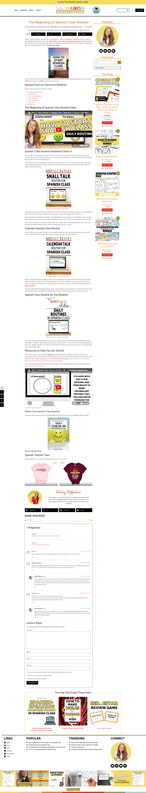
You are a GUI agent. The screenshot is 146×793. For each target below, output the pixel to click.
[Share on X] (2, 396)
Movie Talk (31, 102)
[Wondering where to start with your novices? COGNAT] (8, 778)
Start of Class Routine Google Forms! (35, 366)
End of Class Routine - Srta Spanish (40, 545)
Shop (96, 12)
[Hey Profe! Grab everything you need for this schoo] (24, 778)
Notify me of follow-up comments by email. (40, 675)
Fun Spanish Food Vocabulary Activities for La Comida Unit (46, 747)
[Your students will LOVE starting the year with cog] (105, 778)
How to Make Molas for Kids (73, 728)
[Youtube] (109, 51)
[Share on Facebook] (2, 392)
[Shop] (96, 9)
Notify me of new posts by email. (37, 678)
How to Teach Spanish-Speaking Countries (84, 742)
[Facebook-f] (113, 51)
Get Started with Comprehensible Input (71, 27)
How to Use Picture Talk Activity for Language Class (44, 742)
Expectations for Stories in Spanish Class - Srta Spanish (45, 536)
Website (29, 665)
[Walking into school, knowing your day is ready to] (73, 778)
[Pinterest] (105, 51)
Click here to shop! (41, 484)
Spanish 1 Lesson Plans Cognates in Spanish (84, 745)
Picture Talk (31, 104)
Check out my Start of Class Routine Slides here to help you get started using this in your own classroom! (57, 360)
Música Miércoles (33, 98)
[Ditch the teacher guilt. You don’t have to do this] (40, 778)
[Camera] (101, 51)
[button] (33, 510)
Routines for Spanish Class (35, 92)
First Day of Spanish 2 (77, 747)
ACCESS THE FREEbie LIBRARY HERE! (73, 2)
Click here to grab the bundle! (33, 408)
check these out (61, 459)
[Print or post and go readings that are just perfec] (89, 778)
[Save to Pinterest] (2, 400)
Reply (33, 557)
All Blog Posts (56, 27)
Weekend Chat (32, 94)
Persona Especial (33, 100)
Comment (30, 630)
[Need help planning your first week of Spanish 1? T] (122, 778)
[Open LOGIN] (34, 10)
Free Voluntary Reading (34, 96)
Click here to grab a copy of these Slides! (57, 209)
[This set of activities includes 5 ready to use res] (57, 778)
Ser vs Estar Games (104, 728)
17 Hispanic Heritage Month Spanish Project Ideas (86, 749)
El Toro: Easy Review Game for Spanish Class (42, 749)
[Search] (127, 10)
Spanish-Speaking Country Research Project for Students (42, 729)
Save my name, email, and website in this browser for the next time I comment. (50, 672)
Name (29, 652)
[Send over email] (2, 405)
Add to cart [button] (107, 123)
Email (28, 658)
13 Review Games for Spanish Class (39, 745)
